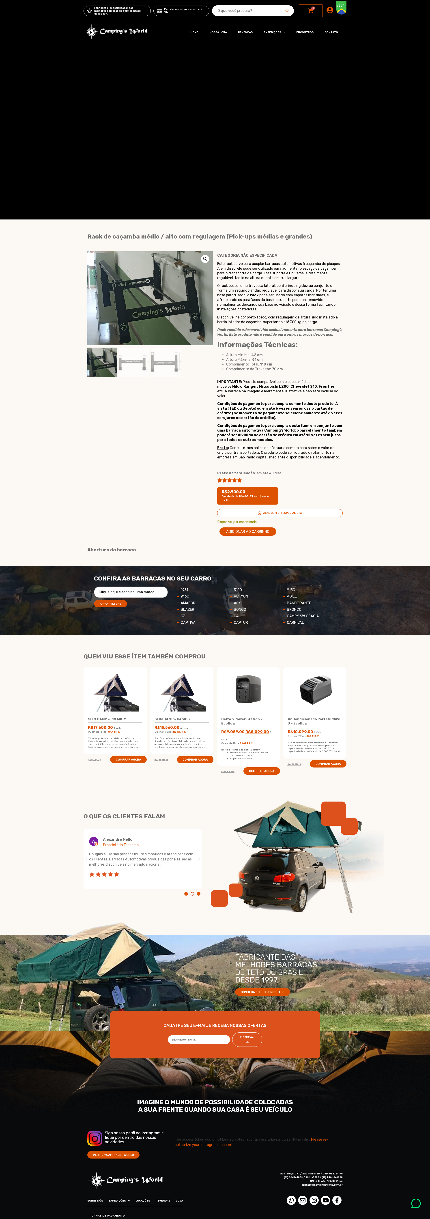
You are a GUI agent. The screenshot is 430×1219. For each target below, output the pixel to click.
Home (194, 32)
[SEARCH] (287, 10)
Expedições (272, 32)
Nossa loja (218, 32)
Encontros (305, 32)
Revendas (245, 32)
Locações (142, 1200)
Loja (179, 1200)
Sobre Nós (95, 1200)
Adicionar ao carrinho (247, 531)
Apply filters (110, 603)
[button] (205, 259)
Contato (331, 32)
